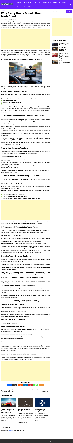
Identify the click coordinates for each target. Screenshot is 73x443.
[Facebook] (9, 385)
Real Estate (27, 8)
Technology (45, 2)
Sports (19, 6)
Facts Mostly (30, 441)
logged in (10, 431)
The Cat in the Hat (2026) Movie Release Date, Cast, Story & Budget (65, 56)
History (19, 11)
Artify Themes (52, 441)
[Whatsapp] (35, 385)
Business (26, 2)
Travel (64, 2)
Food (34, 8)
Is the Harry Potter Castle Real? (64, 44)
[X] (14, 385)
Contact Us (27, 6)
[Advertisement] (25, 39)
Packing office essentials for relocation (63, 49)
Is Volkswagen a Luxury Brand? (40, 410)
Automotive (45, 5)
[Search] (70, 4)
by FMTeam (4, 19)
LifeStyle (35, 2)
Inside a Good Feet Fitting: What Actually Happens (64, 62)
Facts (19, 2)
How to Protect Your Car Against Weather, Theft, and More (7, 410)
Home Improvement (38, 5)
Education (56, 2)
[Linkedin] (25, 385)
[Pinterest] (30, 385)
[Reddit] (20, 385)
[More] (41, 385)
